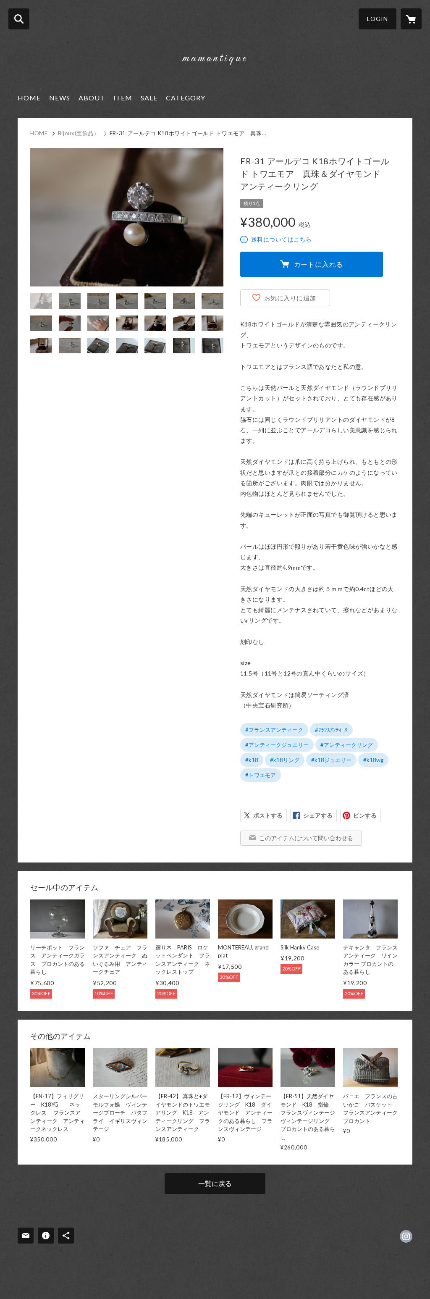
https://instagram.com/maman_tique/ (406, 1236)
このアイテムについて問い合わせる (306, 837)
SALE (149, 98)
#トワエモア (260, 775)
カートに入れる (318, 264)
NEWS (59, 98)
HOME (29, 98)
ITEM (122, 98)
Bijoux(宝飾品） (79, 133)
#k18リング (284, 760)
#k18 (251, 760)
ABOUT (92, 98)
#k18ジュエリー (331, 760)
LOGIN (377, 18)
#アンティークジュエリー (277, 745)
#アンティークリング (346, 745)
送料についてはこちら (281, 239)
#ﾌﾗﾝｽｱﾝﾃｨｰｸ (331, 729)
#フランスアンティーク (274, 729)
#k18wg (373, 760)
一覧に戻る (215, 1183)
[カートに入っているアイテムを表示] (411, 18)
